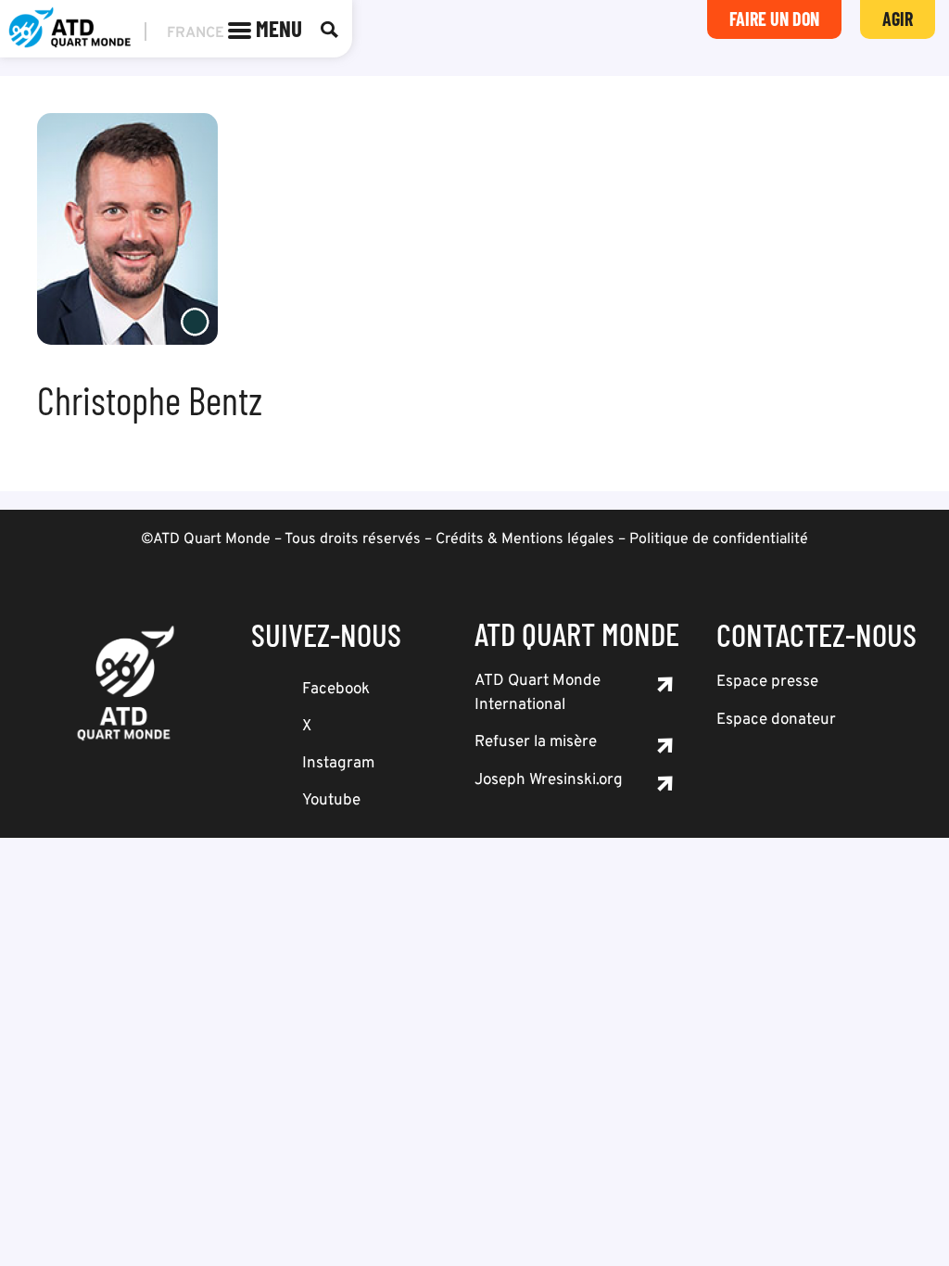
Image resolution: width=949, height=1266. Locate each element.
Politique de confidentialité (718, 539)
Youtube (331, 801)
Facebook (336, 689)
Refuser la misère (535, 742)
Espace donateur (776, 720)
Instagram (338, 763)
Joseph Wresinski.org (548, 780)
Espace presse (767, 682)
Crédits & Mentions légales (525, 539)
